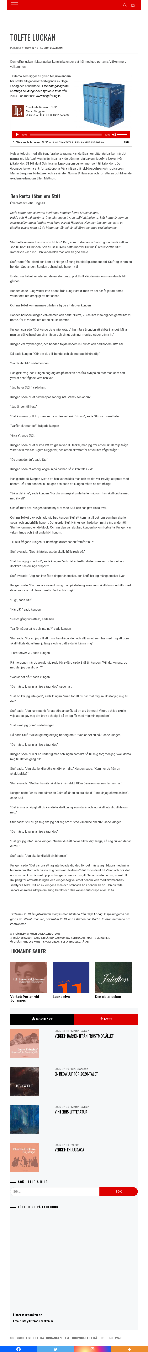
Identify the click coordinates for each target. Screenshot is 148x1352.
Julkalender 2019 (49, 934)
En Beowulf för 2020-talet (76, 1074)
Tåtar (85, 941)
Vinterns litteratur (71, 1112)
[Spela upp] (17, 134)
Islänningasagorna (56, 938)
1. (58, 142)
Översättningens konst (26, 941)
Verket (75, 1144)
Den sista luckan (108, 997)
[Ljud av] (114, 134)
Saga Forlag (95, 914)
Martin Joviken (80, 1031)
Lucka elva (61, 997)
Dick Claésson (53, 48)
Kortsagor (78, 938)
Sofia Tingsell (70, 941)
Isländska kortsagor (27, 938)
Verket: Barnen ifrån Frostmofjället (84, 1036)
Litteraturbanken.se (27, 1314)
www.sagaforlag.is (48, 96)
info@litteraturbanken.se (38, 1321)
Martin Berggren (98, 938)
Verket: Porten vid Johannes (24, 999)
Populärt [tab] (44, 1019)
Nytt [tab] (107, 1019)
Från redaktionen (25, 934)
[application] (71, 134)
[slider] (122, 134)
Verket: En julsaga (69, 1150)
